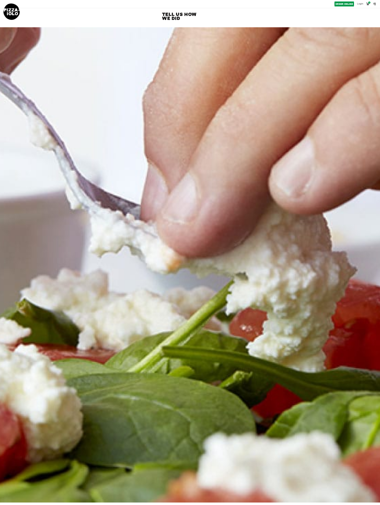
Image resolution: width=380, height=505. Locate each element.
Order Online (344, 4)
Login (360, 4)
